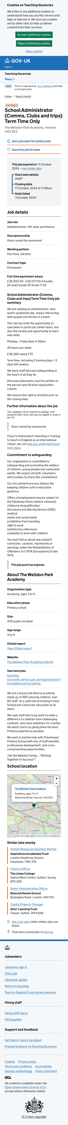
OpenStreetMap (42, 836)
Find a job (11, 973)
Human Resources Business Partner (33, 849)
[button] (34, 805)
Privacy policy (27, 1061)
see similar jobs (32, 168)
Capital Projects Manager (26, 904)
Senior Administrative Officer (29, 888)
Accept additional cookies (34, 34)
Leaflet (21, 836)
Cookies (10, 1061)
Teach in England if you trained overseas (30, 992)
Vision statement (46, 1071)
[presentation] (34, 806)
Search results (23, 96)
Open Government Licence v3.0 (25, 1087)
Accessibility (43, 1066)
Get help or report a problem (23, 1040)
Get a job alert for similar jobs (31, 141)
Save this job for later (26, 150)
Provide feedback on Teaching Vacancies (31, 1046)
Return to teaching (17, 986)
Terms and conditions (18, 1066)
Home (8, 96)
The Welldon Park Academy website (30, 662)
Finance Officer (20, 869)
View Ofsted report (19, 648)
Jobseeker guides (16, 980)
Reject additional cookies (34, 43)
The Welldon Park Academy (30, 788)
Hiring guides (13, 1019)
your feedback (45, 86)
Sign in (8, 66)
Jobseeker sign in (16, 967)
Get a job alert (21, 922)
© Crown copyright (34, 1117)
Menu (8, 79)
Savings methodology (18, 1071)
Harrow (48, 932)
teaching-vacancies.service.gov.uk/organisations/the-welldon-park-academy (34, 679)
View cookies (34, 51)
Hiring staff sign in (16, 1013)
